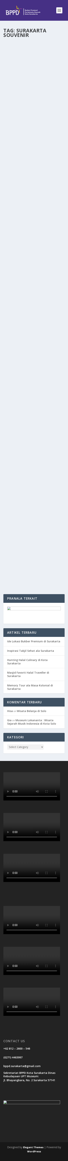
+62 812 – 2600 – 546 (16, 1048)
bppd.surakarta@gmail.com (22, 1066)
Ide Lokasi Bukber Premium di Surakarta (33, 641)
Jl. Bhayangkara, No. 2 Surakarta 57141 (29, 1080)
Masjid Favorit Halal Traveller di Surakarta (28, 674)
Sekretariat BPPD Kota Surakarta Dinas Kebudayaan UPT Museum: (29, 1074)
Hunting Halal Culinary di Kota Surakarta (27, 661)
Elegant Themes (33, 1147)
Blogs (39, 92)
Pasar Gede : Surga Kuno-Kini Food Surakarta (32, 271)
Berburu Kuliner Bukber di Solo (30, 85)
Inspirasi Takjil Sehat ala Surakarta (30, 651)
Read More (17, 120)
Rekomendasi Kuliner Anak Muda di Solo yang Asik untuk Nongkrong (33, 401)
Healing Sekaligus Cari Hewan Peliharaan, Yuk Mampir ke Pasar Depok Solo (33, 176)
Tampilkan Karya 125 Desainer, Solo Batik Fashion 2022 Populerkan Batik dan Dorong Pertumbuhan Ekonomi (33, 477)
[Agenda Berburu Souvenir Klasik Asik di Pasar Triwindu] (34, 322)
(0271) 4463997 (12, 1057)
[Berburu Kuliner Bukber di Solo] (34, 58)
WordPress (34, 1151)
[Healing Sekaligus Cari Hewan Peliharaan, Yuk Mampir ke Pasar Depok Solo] (34, 149)
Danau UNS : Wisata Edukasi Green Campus (31, 542)
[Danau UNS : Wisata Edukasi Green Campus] (34, 532)
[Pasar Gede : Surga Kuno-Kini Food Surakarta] (34, 244)
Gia (9, 720)
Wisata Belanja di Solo (31, 711)
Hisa (10, 711)
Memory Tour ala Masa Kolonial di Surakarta (30, 687)
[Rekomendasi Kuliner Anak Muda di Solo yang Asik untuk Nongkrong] (34, 386)
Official (14, 92)
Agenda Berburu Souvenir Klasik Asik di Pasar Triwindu (32, 335)
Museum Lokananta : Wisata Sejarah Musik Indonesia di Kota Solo (31, 721)
